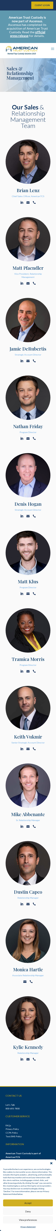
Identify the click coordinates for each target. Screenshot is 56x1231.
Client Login (42, 5)
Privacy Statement (28, 1227)
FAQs (8, 1125)
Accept (28, 1203)
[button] (51, 1163)
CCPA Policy (12, 1132)
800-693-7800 (13, 1108)
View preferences (28, 1220)
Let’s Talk (10, 1105)
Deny (28, 1211)
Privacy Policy (12, 1129)
